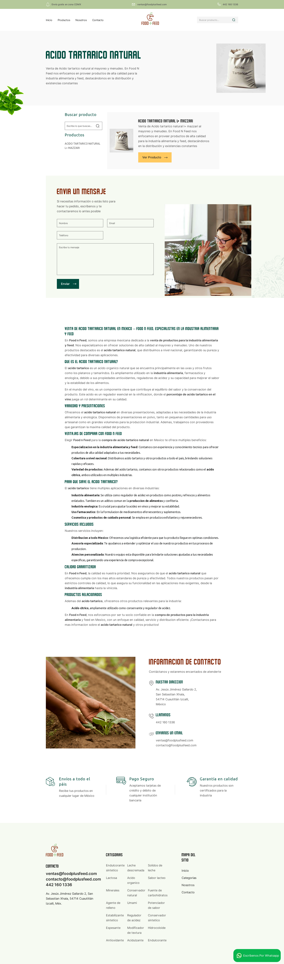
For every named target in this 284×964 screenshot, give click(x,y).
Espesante (113, 928)
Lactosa (111, 878)
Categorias (189, 878)
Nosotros (81, 20)
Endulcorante (157, 940)
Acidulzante (135, 940)
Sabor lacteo (157, 878)
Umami (132, 903)
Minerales (112, 890)
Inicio (49, 20)
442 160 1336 (165, 722)
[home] (150, 19)
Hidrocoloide (157, 928)
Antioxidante (115, 940)
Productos (64, 20)
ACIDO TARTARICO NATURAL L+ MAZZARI (82, 145)
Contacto (98, 20)
